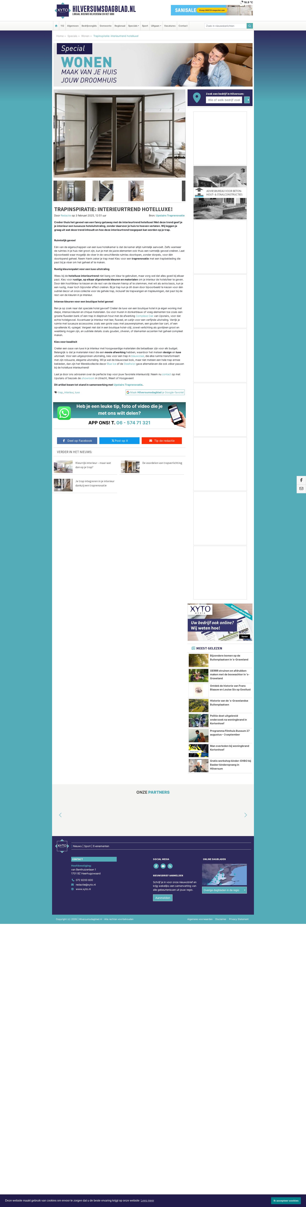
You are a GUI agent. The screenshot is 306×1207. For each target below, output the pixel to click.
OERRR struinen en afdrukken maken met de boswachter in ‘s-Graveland (230, 674)
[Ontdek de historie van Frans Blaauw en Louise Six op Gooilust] (199, 690)
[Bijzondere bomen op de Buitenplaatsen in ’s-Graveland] (199, 660)
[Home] (56, 25)
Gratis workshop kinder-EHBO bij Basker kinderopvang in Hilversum (230, 764)
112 (62, 25)
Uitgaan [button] (155, 25)
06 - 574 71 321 (133, 422)
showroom (88, 378)
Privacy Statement (239, 919)
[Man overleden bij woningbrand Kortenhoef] (199, 750)
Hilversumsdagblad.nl (104, 9)
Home (60, 35)
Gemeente (106, 25)
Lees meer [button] (147, 1200)
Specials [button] (132, 25)
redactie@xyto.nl (86, 884)
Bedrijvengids (89, 25)
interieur (68, 392)
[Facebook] (156, 866)
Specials (72, 35)
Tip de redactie (164, 440)
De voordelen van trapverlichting (162, 463)
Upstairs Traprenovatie (170, 215)
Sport (145, 25)
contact (166, 374)
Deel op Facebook (79, 440)
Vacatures (169, 25)
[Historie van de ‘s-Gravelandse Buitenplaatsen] (199, 705)
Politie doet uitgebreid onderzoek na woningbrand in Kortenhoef (228, 719)
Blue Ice (111, 363)
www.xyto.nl (83, 889)
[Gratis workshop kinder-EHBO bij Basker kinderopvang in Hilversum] (199, 765)
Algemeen (73, 25)
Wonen (85, 35)
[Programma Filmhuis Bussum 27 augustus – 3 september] (199, 735)
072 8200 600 (84, 879)
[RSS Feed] (170, 866)
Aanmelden (162, 898)
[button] (55, 191)
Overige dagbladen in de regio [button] (221, 890)
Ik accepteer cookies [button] (286, 1200)
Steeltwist (129, 363)
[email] (301, 489)
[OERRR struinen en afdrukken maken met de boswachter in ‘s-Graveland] (199, 675)
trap (60, 392)
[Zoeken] (250, 26)
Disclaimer (220, 919)
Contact (183, 25)
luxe (77, 392)
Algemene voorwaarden (199, 919)
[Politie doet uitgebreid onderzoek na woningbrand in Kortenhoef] (199, 720)
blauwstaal (137, 355)
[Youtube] (163, 866)
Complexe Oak (144, 315)
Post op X (121, 440)
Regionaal (120, 25)
